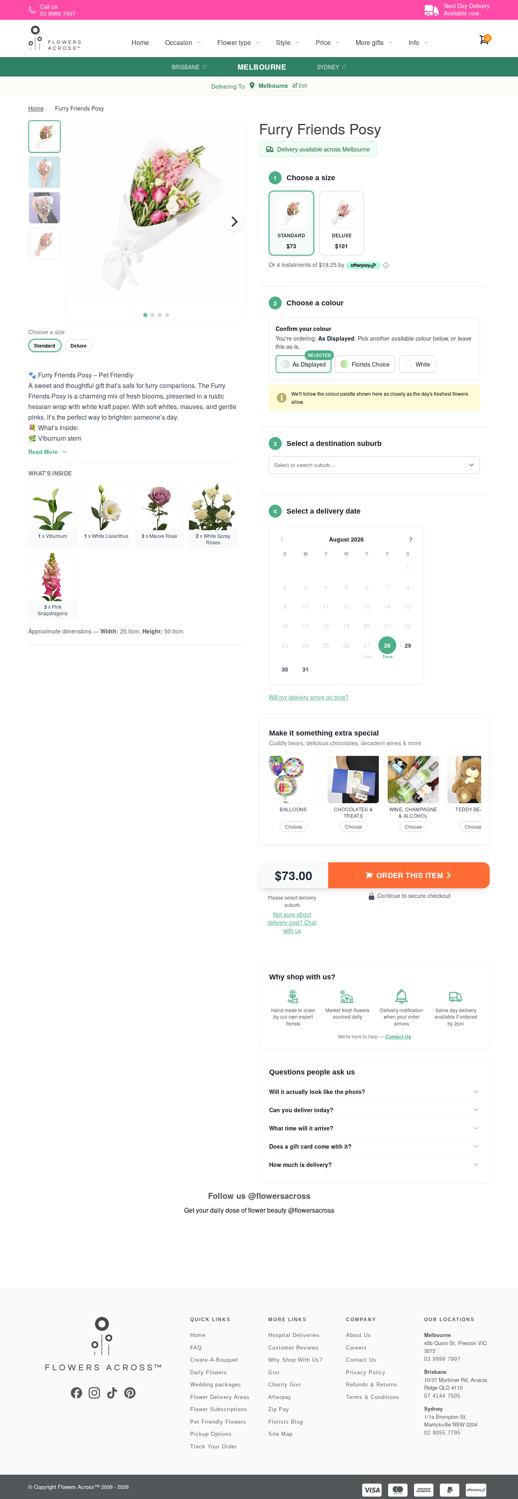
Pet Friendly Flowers (218, 1422)
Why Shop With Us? (295, 1360)
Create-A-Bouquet (214, 1360)
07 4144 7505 (442, 1396)
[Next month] (410, 539)
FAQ (196, 1348)
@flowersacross (279, 1195)
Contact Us (398, 1036)
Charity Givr (284, 1385)
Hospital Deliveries (294, 1335)
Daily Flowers (208, 1372)
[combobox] (368, 465)
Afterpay (279, 1397)
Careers (356, 1348)
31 (305, 669)
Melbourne (262, 67)
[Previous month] (282, 539)
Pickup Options (211, 1434)
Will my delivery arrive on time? (308, 697)
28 (387, 645)
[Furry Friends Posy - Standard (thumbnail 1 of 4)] (44, 136)
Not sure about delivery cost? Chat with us (291, 922)
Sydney (328, 67)
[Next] (233, 221)
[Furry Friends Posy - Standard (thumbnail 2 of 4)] (44, 172)
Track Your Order (213, 1447)
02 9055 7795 (442, 1433)
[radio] (45, 345)
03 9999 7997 (442, 1359)
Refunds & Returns (371, 1385)
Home (140, 42)
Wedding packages (215, 1385)
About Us (358, 1335)
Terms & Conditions (372, 1397)
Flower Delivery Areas (220, 1397)
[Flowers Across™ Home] (54, 38)
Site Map (280, 1434)
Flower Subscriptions (218, 1409)
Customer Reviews (293, 1348)
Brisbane (186, 67)
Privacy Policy (366, 1372)
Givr (274, 1372)
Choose (293, 826)
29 (408, 645)
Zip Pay (278, 1409)
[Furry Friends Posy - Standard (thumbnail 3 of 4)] (44, 208)
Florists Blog (285, 1422)
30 (285, 669)
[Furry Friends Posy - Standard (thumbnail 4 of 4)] (44, 243)
